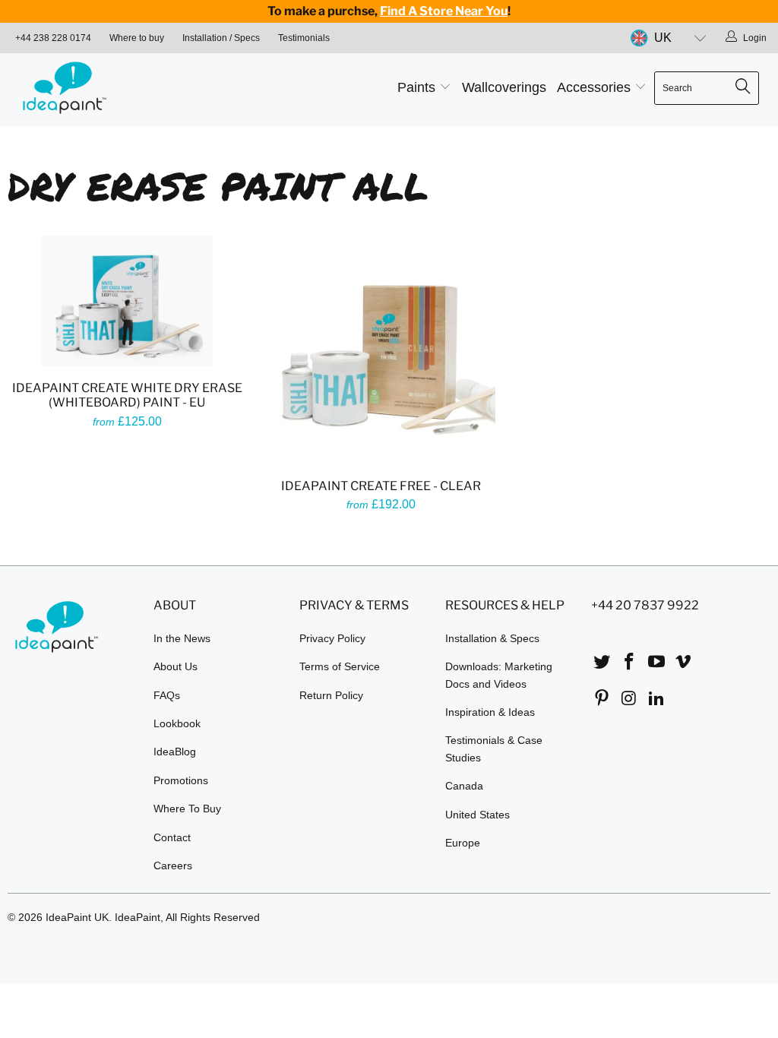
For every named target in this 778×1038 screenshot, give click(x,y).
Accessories (595, 87)
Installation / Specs (221, 38)
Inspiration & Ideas (490, 712)
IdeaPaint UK (77, 917)
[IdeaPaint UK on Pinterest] (602, 699)
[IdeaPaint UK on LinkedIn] (656, 699)
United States (477, 815)
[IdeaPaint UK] (70, 89)
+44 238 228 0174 (53, 38)
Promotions (180, 780)
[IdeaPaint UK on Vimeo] (683, 662)
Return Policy (331, 695)
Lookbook (177, 723)
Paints (418, 87)
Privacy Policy (332, 638)
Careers (172, 865)
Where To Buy (187, 808)
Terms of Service (339, 666)
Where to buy (136, 38)
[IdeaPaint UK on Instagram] (629, 699)
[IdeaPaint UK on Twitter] (602, 662)
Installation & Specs (492, 638)
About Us (175, 666)
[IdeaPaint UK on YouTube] (656, 662)
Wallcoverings (504, 87)
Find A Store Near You (444, 11)
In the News (181, 638)
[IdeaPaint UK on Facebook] (629, 662)
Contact (172, 837)
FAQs (166, 695)
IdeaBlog (174, 751)
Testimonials (304, 38)
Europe (462, 843)
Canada (464, 786)
